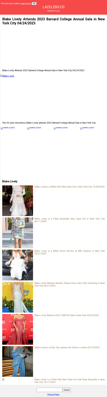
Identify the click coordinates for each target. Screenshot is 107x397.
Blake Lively (9, 181)
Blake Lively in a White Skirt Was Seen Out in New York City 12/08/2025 (69, 186)
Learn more (26, 3)
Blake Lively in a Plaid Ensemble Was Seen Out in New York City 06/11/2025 (69, 220)
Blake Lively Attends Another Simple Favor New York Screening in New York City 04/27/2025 (69, 284)
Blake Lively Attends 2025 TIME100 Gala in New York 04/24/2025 (66, 315)
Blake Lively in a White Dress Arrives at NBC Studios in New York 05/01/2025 (69, 252)
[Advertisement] (53, 47)
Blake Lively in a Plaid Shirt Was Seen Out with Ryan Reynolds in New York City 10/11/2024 (69, 380)
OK (34, 4)
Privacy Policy (53, 394)
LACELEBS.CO (54, 7)
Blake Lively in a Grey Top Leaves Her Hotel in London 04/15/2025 (67, 347)
